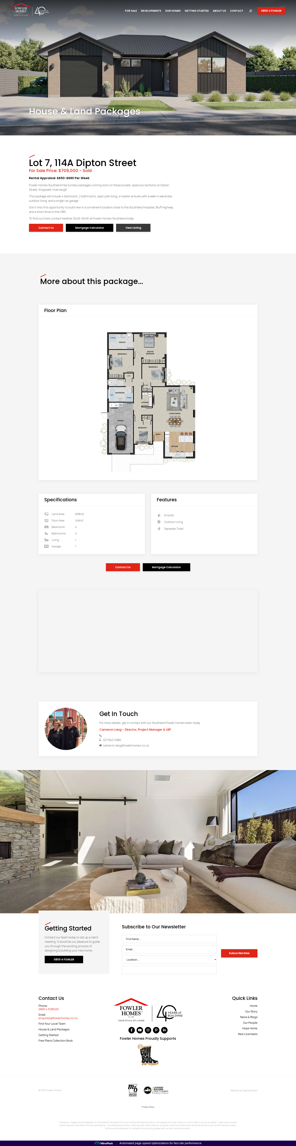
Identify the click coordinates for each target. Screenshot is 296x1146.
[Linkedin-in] (164, 1030)
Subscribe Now (239, 953)
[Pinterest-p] (156, 1030)
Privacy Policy (148, 1106)
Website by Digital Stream (244, 1090)
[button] (133, 228)
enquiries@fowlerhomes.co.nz (58, 1018)
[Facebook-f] (131, 1030)
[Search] (250, 11)
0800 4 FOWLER (49, 1009)
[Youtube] (140, 1030)
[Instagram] (148, 1030)
